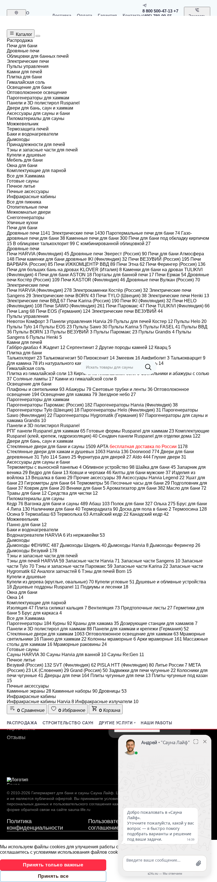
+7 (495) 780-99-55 (160, 13)
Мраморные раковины (80, 644)
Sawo (67, 457)
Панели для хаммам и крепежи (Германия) (141, 628)
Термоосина (189, 509)
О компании (36, 15)
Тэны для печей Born (107, 571)
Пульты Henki (46, 337)
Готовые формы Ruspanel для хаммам (130, 431)
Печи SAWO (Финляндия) (74, 305)
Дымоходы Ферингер (175, 545)
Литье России (171, 665)
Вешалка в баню (51, 477)
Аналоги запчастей (59, 571)
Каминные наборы (74, 691)
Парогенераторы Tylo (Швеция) (43, 410)
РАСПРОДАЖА (22, 722)
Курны (62, 623)
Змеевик (128, 358)
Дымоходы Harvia (128, 545)
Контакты (132, 15)
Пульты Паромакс (115, 331)
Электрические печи (78, 233)
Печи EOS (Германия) (63, 311)
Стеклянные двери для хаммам (45, 633)
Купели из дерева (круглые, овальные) (50, 581)
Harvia (118, 451)
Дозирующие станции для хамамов (159, 623)
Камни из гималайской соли (86, 378)
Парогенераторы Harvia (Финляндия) (136, 405)
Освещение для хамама (68, 394)
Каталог (23, 34)
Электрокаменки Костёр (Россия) (110, 290)
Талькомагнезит (63, 358)
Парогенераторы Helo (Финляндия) (121, 410)
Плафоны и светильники (35, 389)
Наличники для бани (55, 509)
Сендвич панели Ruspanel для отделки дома (149, 436)
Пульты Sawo (90, 326)
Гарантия (107, 15)
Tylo (48, 457)
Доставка (61, 15)
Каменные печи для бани (96, 238)
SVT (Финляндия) (74, 665)
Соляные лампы (33, 378)
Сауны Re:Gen (125, 654)
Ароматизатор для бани (136, 488)
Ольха (164, 503)
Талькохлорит (24, 358)
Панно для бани (27, 524)
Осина (15, 514)
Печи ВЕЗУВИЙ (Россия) (158, 259)
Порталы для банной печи (123, 274)
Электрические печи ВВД (36, 300)
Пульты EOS (55, 326)
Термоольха (72, 514)
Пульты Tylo (22, 326)
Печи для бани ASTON (65, 274)
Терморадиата (99, 509)
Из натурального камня (66, 363)
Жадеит (54, 347)
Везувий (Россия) (29, 665)
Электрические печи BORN (63, 295)
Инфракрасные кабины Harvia (40, 701)
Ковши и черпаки (90, 472)
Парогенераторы (29, 623)
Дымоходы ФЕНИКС (33, 545)
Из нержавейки (86, 535)
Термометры (93, 483)
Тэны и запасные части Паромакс (73, 566)
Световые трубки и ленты (122, 389)
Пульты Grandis (156, 331)
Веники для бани (85, 488)
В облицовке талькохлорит (44, 243)
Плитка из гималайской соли (40, 373)
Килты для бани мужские (141, 472)
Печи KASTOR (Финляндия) (93, 279)
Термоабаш (40, 514)
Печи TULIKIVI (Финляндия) (178, 305)
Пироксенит (99, 358)
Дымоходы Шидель (83, 545)
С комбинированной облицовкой (113, 243)
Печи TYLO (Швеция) (121, 295)
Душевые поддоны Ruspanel (46, 587)
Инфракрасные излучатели (106, 701)
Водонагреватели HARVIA (36, 535)
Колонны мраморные (112, 639)
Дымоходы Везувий (32, 550)
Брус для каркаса (42, 613)
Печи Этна (130, 264)
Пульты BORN (31, 331)
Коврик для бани (44, 488)
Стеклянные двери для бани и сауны (51, 446)
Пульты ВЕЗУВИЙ (71, 331)
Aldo (142, 457)
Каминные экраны (29, 691)
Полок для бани (132, 503)
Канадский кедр (149, 514)
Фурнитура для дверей (104, 457)
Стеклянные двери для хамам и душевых (56, 451)
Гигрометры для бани (49, 483)
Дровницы (113, 691)
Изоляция (20, 607)
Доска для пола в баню (145, 509)
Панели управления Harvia (81, 321)
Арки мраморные (159, 639)
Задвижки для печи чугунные (142, 670)
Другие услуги (116, 722)
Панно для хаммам (63, 639)
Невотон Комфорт (28, 321)
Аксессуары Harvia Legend (153, 477)
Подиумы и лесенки (104, 587)
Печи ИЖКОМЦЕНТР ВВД (84, 264)
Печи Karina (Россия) (93, 300)
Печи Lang (21, 311)
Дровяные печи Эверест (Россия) (108, 253)
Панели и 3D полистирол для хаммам (49, 628)
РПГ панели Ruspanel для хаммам (46, 431)
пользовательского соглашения (82, 804)
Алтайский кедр (109, 514)
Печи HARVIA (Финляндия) (38, 253)
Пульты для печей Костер (143, 321)
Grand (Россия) (89, 670)
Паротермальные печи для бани (143, 233)
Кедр (15, 503)
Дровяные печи (28, 233)
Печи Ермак (170, 274)
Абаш (99, 503)
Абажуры (78, 389)
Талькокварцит (188, 358)
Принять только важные (53, 865)
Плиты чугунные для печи (120, 675)
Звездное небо (117, 394)
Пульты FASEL (161, 326)
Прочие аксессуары (97, 477)
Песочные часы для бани (140, 483)
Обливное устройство (108, 467)
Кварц (163, 347)
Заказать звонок (197, 18)
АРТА (142, 446)
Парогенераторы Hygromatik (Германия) (98, 415)
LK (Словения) (50, 670)
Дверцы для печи (66, 675)
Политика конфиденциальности (35, 824)
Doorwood (144, 451)
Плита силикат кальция (61, 607)
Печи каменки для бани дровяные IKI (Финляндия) (71, 259)
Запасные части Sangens (150, 560)
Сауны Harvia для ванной (76, 654)
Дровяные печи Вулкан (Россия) (163, 279)
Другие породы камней (126, 347)
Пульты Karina (125, 326)
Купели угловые (114, 581)
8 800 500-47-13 (157, 10)
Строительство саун (68, 722)
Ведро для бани (48, 472)
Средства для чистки (73, 493)
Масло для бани (186, 488)
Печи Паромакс (125, 305)
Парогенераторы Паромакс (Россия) (49, 405)
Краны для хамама (96, 623)
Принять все (53, 876)
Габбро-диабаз (24, 347)
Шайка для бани (156, 467)
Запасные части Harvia (92, 560)
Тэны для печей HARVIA (35, 560)
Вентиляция (104, 607)
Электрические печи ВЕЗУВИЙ (127, 311)
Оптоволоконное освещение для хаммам (132, 633)
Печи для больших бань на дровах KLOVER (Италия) (64, 269)
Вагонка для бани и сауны (56, 503)
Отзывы (16, 737)
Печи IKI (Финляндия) (145, 300)
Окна (15, 597)
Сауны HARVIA (26, 654)
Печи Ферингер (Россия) (175, 264)
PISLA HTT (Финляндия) (125, 665)
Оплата (84, 15)
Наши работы (156, 722)
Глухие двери (169, 457)
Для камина (22, 363)
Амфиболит (155, 358)
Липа (20, 509)
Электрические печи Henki (178, 295)
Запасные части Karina (141, 566)
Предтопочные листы (146, 607)
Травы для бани (27, 493)
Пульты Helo (190, 321)
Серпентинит (82, 347)
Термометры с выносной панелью (44, 467)
